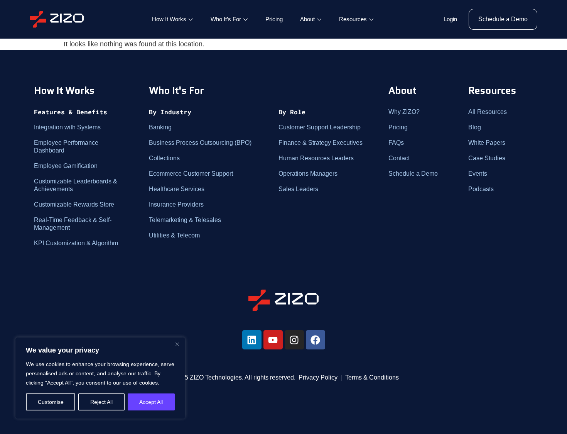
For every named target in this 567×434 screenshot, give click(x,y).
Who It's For (176, 90)
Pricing (274, 19)
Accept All (151, 402)
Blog (474, 127)
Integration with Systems (67, 127)
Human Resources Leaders (316, 158)
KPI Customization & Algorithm (76, 243)
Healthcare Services (176, 189)
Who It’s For (226, 19)
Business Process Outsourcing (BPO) (200, 142)
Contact (399, 158)
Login (450, 19)
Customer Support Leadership (319, 127)
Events (477, 173)
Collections (164, 158)
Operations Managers (308, 173)
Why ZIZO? (404, 111)
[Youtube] (273, 339)
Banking (160, 127)
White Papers (486, 142)
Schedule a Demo (413, 173)
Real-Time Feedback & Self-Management (72, 224)
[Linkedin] (252, 339)
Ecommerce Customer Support (191, 173)
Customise (51, 402)
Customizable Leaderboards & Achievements (75, 185)
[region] (100, 378)
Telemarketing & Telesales (185, 220)
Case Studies (486, 158)
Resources (353, 19)
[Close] (177, 344)
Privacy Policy (318, 377)
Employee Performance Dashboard (66, 146)
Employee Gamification (66, 166)
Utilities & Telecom (174, 235)
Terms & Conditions (372, 377)
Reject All (101, 402)
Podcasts (481, 189)
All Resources (487, 111)
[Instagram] (294, 339)
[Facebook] (315, 339)
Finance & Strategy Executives (320, 142)
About (307, 19)
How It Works (169, 19)
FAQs (396, 142)
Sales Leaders (298, 189)
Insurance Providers (176, 204)
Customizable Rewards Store (74, 204)
